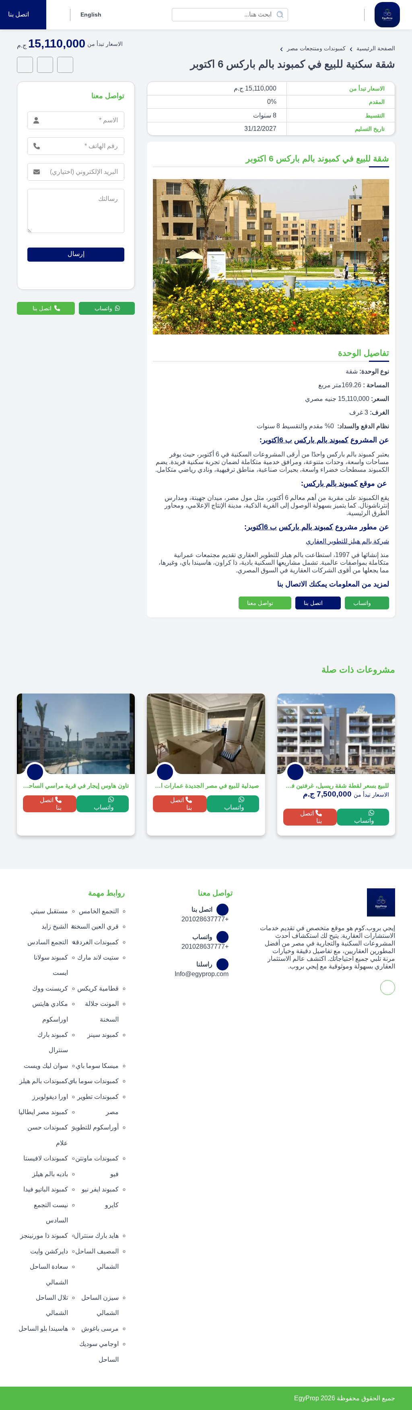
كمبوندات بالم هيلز (43, 1081)
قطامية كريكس (98, 988)
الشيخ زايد (54, 926)
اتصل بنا (314, 603)
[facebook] (57, 15)
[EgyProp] (387, 14)
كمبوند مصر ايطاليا (43, 1112)
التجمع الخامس (99, 911)
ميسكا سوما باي (97, 1065)
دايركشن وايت (49, 1251)
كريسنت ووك (50, 988)
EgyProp (306, 1398)
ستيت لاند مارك (98, 957)
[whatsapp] (65, 65)
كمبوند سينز (103, 1034)
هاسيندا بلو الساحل (43, 1328)
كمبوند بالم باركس (321, 440)
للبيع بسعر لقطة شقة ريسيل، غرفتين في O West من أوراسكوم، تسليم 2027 (336, 785)
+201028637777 (205, 919)
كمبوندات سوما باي (93, 1081)
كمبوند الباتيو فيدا (45, 1189)
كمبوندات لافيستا (45, 1158)
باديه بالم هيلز (50, 1174)
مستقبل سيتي (49, 911)
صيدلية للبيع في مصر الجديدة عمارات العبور (206, 785)
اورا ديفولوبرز (50, 1096)
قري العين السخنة (95, 926)
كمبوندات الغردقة (95, 942)
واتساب (363, 603)
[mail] (25, 65)
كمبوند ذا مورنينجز (44, 1235)
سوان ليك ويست (46, 1065)
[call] (45, 65)
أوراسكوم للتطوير (95, 1127)
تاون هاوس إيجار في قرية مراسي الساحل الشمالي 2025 (76, 785)
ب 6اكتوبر (277, 440)
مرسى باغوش (100, 1328)
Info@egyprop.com (202, 973)
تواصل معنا (261, 603)
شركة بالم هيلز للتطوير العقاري (347, 541)
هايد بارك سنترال (96, 1235)
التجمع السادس (47, 942)
